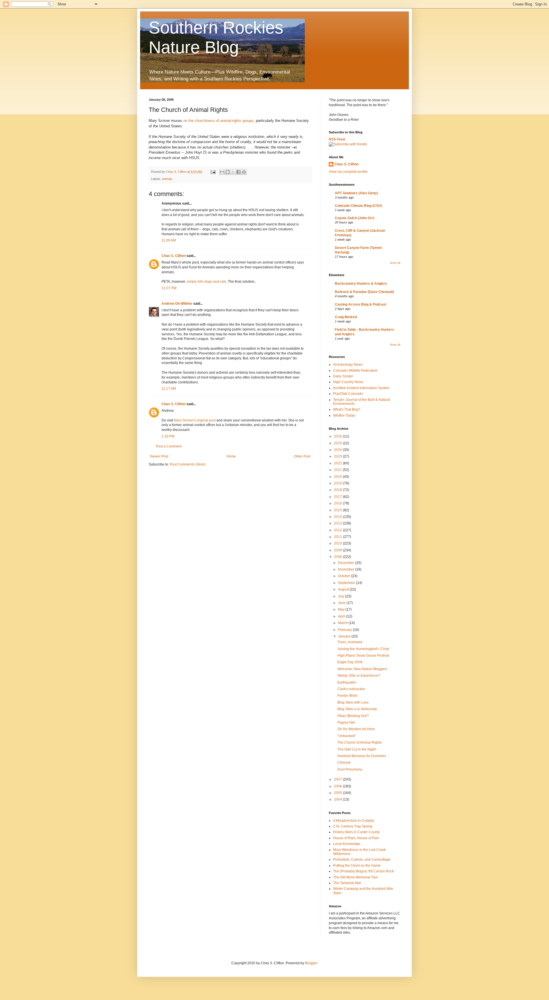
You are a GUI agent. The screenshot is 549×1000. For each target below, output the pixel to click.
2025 (338, 443)
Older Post (302, 456)
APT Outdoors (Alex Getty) (356, 193)
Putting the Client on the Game (357, 866)
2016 (338, 503)
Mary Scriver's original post (195, 420)
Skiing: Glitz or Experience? (358, 676)
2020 (338, 477)
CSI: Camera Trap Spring (352, 826)
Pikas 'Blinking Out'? (353, 716)
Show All (395, 263)
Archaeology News (348, 365)
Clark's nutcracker (351, 689)
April (342, 616)
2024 (338, 450)
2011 (338, 537)
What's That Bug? (346, 409)
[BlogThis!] (227, 172)
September (347, 583)
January (344, 636)
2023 (338, 456)
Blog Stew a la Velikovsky (357, 709)
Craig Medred (346, 317)
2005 (338, 793)
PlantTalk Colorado (348, 394)
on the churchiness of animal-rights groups (218, 120)
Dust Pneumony (349, 769)
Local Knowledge (346, 844)
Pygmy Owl (346, 722)
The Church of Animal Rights (359, 742)
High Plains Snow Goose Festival (363, 656)
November (346, 569)
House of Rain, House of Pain (356, 838)
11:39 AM (169, 240)
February (345, 630)
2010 (338, 543)
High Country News (348, 382)
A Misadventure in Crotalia (353, 821)
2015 (338, 510)
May (341, 609)
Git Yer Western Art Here (356, 729)
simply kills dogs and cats (206, 282)
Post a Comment (169, 446)
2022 (338, 463)
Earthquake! (346, 682)
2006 (338, 786)
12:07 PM (169, 288)
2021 (338, 470)
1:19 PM (168, 436)
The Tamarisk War (347, 883)
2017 (338, 497)
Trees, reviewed (349, 642)
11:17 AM (169, 389)
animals (167, 179)
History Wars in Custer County (356, 832)
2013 (338, 523)
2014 (338, 517)
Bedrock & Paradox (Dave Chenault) (364, 292)
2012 (338, 530)
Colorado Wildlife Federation (355, 371)
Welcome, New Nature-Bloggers (362, 669)
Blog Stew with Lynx (353, 702)
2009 (338, 550)
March (343, 623)
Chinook (344, 763)
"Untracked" (346, 736)
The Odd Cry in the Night (356, 749)
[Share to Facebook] (238, 172)
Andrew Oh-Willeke (177, 304)
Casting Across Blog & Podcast (360, 304)
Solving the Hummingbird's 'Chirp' (363, 649)
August (344, 589)
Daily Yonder (343, 376)
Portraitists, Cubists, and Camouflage (362, 860)
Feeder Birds (347, 696)
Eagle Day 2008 (350, 662)
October (344, 576)
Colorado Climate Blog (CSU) (358, 206)
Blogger (311, 963)
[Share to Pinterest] (244, 172)
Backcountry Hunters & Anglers (361, 284)
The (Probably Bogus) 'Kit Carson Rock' (363, 871)
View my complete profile (348, 172)
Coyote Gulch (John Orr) (354, 218)
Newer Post (159, 456)
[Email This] (222, 172)
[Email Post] (212, 171)
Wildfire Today (344, 415)
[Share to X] (233, 172)
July (341, 596)
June (342, 603)
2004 (338, 799)
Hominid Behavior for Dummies (361, 756)
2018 (338, 490)
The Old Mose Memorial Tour (355, 877)
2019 (338, 483)
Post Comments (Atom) (188, 464)
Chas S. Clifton (174, 256)
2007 (338, 779)
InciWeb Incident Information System (361, 388)
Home (231, 456)
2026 (338, 436)
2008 (338, 557)
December (346, 563)
